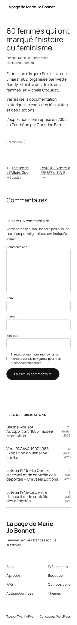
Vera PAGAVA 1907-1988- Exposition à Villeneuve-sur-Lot (28, 453)
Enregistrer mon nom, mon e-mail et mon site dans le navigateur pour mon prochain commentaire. (36, 358)
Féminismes (14, 63)
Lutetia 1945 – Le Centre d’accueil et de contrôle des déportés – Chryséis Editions (32, 474)
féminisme (16, 142)
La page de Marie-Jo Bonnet (30, 6)
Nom (10, 298)
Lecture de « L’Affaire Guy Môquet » (17, 173)
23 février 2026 (66, 431)
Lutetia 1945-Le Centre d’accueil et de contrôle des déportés (27, 496)
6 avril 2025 (67, 475)
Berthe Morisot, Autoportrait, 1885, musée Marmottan (29, 431)
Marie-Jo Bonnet (29, 58)
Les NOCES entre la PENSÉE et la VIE (55, 170)
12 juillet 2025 (67, 453)
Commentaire (16, 247)
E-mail (11, 317)
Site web (12, 336)
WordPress (63, 616)
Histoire (29, 63)
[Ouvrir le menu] (68, 7)
